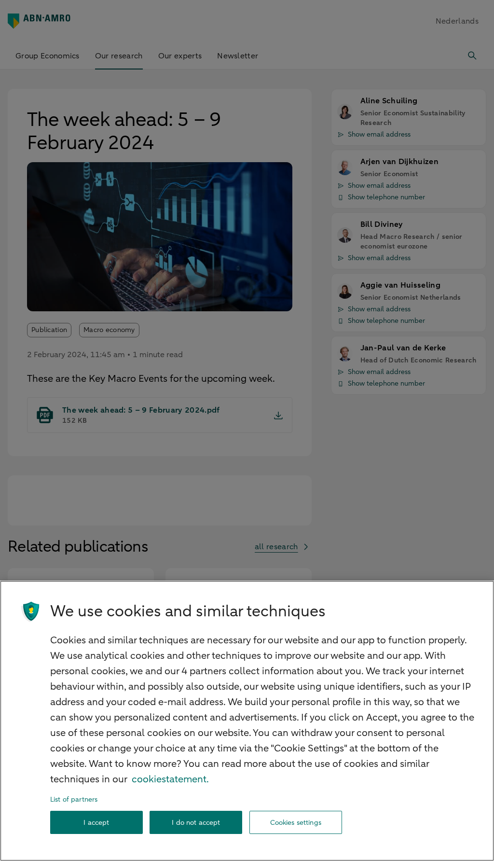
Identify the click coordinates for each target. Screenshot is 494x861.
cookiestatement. (170, 779)
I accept (96, 822)
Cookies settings (295, 822)
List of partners (73, 799)
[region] (247, 721)
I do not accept (196, 822)
